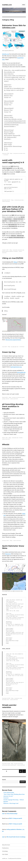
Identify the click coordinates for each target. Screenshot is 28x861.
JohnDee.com (5, 54)
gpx (15, 346)
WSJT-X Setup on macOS (15, 818)
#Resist (5, 444)
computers (15, 153)
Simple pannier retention (9, 706)
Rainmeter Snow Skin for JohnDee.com (14, 26)
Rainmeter (8, 554)
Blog (11, 153)
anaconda (15, 249)
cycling (3, 765)
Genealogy (5, 851)
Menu (23, 4)
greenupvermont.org (16, 366)
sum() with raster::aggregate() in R (13, 161)
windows (16, 251)
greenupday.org (21, 372)
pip (23, 249)
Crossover (6, 798)
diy (6, 765)
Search (4, 779)
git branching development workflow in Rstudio (13, 406)
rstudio (20, 437)
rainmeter (20, 153)
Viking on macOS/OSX (12, 258)
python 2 (7, 251)
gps (13, 346)
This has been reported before (13, 339)
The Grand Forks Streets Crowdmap (16, 837)
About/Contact (6, 844)
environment (19, 397)
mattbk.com (7, 5)
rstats (22, 200)
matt (3, 813)
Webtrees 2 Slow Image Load (10, 803)
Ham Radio (5, 854)
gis (20, 200)
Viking (15, 262)
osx (17, 346)
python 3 (11, 251)
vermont (7, 398)
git (17, 437)
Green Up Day (8, 352)
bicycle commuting (18, 763)
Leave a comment (6, 201)
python (3, 251)
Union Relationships (8, 792)
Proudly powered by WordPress (14, 858)
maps (20, 698)
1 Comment (5, 154)
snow (24, 153)
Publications (5, 848)
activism (14, 397)
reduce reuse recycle (11, 765)
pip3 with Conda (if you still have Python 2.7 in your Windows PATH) (13, 209)
